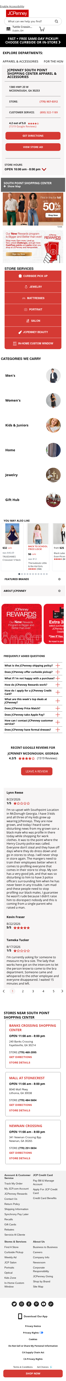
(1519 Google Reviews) (22, 126)
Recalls (8, 1219)
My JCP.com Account (16, 1188)
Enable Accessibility (12, 6)
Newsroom (39, 1262)
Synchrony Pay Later (16, 1214)
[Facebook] (29, 1304)
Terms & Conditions (23, 1367)
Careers (37, 1252)
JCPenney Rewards (15, 1193)
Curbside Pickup (13, 1252)
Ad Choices (43, 1367)
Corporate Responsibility (41, 1269)
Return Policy (12, 1204)
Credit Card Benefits (44, 1198)
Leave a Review (37, 771)
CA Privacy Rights (33, 1359)
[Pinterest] (36, 1304)
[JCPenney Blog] (51, 1304)
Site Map (38, 1286)
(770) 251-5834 (27, 1148)
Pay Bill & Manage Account (43, 1182)
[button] (33, 228)
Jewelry (36, 286)
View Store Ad (33, 147)
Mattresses (35, 298)
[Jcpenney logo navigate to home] (17, 13)
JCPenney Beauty (35, 332)
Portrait (35, 309)
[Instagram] (22, 1304)
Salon (35, 320)
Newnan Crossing (25, 1126)
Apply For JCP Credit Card (45, 1191)
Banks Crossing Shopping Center (32, 1027)
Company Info (41, 1257)
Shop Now (33, 1373)
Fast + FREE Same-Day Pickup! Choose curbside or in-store (31, 40)
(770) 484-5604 (27, 1100)
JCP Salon (10, 1262)
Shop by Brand (41, 1281)
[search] (58, 21)
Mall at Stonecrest (27, 1078)
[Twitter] (14, 1304)
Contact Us (10, 1198)
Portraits (9, 1267)
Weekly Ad (10, 1257)
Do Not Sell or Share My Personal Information (33, 1345)
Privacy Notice (33, 1326)
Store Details (19, 1062)
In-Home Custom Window (35, 343)
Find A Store (11, 1247)
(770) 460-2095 (27, 1052)
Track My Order (13, 1183)
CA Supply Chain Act (33, 1352)
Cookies (33, 1339)
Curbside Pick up (35, 276)
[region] (33, 229)
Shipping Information (16, 1209)
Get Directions (33, 135)
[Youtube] (44, 1304)
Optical (8, 1272)
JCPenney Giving (43, 1276)
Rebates (9, 1229)
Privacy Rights (31, 1332)
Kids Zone (10, 1277)
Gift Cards (10, 1224)
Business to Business (45, 1247)
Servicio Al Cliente (14, 1234)
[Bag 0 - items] (41, 29)
